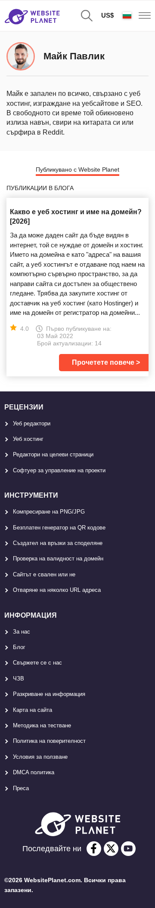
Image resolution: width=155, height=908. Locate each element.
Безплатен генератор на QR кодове (59, 527)
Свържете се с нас (37, 662)
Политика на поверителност (49, 741)
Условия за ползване (40, 757)
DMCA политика (33, 772)
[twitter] (111, 848)
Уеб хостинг (28, 439)
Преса (21, 788)
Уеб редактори (31, 423)
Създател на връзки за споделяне (57, 543)
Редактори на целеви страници (53, 454)
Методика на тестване (42, 725)
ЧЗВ (18, 678)
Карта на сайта (32, 710)
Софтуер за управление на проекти (59, 470)
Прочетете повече (103, 362)
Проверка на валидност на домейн (58, 558)
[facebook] (94, 848)
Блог (19, 647)
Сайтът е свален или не (44, 574)
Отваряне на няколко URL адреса (57, 590)
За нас (21, 631)
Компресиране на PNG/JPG (49, 511)
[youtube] (128, 848)
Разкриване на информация (49, 694)
